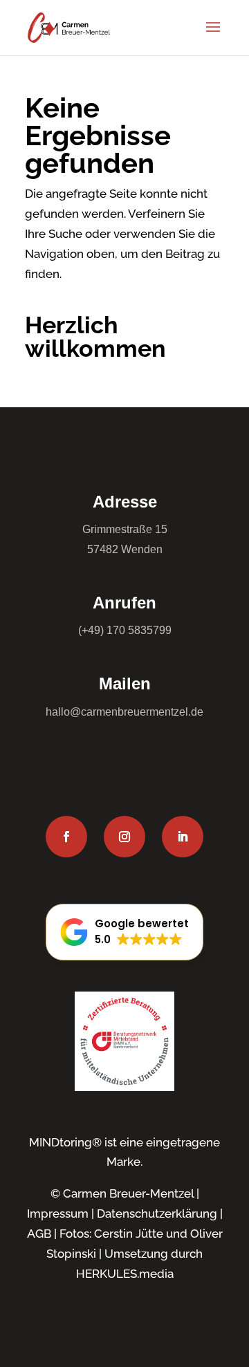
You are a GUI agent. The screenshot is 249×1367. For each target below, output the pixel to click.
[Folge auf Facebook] (66, 836)
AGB (39, 1233)
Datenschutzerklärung (157, 1213)
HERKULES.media (125, 1274)
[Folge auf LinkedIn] (182, 836)
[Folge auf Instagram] (124, 836)
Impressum (58, 1213)
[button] (124, 932)
